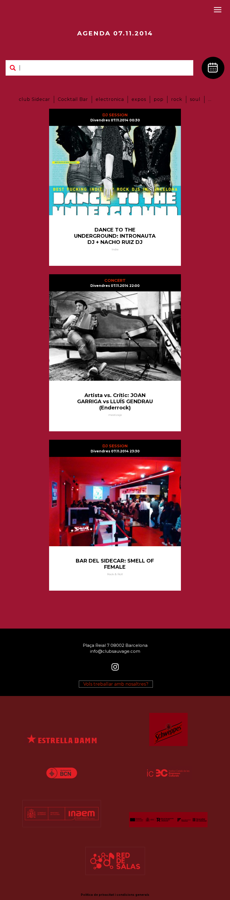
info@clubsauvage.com (115, 651)
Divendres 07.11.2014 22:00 (115, 286)
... (209, 99)
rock (176, 99)
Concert (115, 280)
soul (195, 99)
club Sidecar (34, 99)
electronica (110, 99)
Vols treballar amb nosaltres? (115, 684)
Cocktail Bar (73, 99)
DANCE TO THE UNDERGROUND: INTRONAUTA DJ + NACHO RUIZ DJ (115, 236)
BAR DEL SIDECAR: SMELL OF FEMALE (115, 564)
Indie (115, 249)
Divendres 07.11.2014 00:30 (115, 120)
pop (159, 99)
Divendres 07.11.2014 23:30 (115, 451)
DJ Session (115, 114)
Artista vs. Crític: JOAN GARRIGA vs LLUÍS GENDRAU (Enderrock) (115, 401)
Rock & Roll (115, 574)
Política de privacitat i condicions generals (115, 895)
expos (139, 99)
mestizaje (115, 415)
